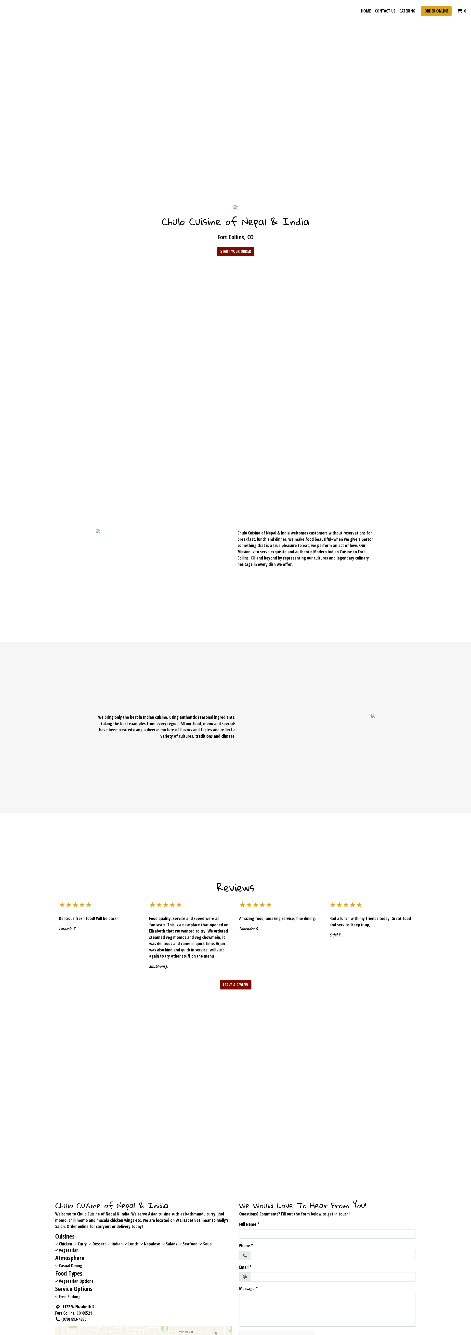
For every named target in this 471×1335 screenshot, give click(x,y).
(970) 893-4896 (73, 1319)
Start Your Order (235, 251)
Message (247, 1288)
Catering (407, 11)
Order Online (436, 11)
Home (366, 11)
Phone (244, 1245)
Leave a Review (235, 985)
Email (244, 1267)
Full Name (247, 1224)
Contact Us (385, 11)
